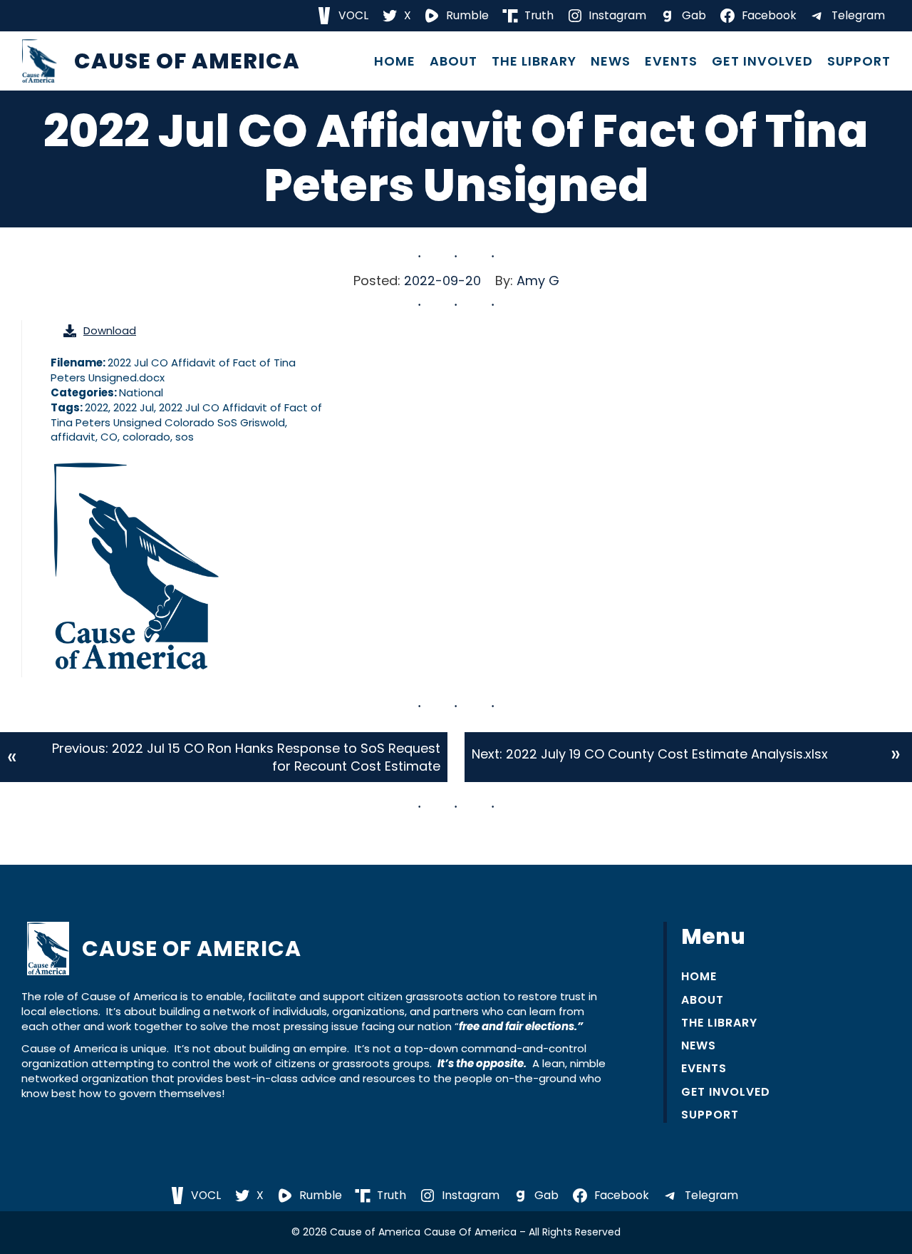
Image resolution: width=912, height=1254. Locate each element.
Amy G (538, 280)
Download (109, 330)
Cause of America (187, 61)
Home (394, 61)
